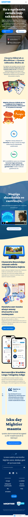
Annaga (8, 481)
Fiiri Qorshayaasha (21, 31)
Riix (8, 489)
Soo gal (14, 496)
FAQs (21, 489)
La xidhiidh (22, 481)
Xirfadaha (8, 491)
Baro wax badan (8, 328)
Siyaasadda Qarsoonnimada (8, 509)
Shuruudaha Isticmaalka (17, 509)
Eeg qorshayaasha (14, 229)
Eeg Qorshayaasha (14, 443)
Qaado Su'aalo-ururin (7, 31)
